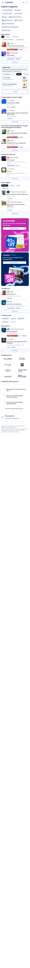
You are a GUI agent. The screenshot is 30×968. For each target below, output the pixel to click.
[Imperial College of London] (22, 370)
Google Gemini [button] (21, 318)
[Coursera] (9, 2)
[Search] (27, 2)
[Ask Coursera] (23, 2)
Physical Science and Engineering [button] (11, 27)
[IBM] (8, 370)
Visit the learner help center (12, 418)
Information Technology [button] (16, 17)
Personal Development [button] (9, 23)
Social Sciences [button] (7, 30)
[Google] (8, 365)
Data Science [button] (19, 13)
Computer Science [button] (8, 13)
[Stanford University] (8, 376)
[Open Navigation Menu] (3, 2)
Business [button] (19, 10)
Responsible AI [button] (5, 318)
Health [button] (5, 17)
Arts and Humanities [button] (8, 10)
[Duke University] (22, 359)
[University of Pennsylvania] (22, 376)
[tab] (2, 37)
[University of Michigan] (22, 365)
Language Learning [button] (8, 20)
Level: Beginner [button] (6, 74)
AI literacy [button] (13, 318)
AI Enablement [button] (5, 322)
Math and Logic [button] (19, 20)
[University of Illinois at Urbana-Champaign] (8, 359)
